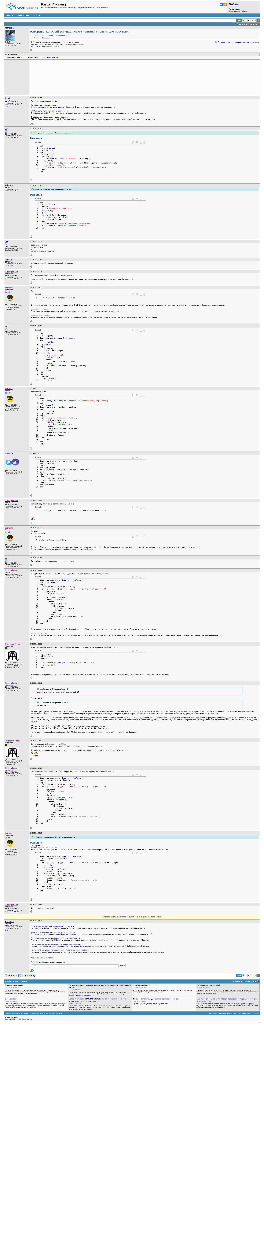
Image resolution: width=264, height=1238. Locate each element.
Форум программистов (86, 7)
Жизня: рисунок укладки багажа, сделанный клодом (156, 999)
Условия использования (236, 1013)
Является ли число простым (43, 105)
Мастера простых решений (208, 985)
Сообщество (22, 15)
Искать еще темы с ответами (43, 958)
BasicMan (9, 921)
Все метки (46, 38)
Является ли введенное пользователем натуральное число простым (59, 950)
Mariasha (9, 28)
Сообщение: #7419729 (32, 57)
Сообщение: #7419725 (14, 57)
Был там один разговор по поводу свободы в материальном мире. (226, 999)
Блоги (8, 15)
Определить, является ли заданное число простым (52, 926)
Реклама (222, 1013)
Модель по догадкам (14, 985)
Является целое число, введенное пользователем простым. (56, 938)
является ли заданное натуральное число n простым (53, 932)
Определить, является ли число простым (49, 117)
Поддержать (213, 1013)
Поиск (36, 15)
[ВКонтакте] (221, 4)
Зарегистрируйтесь (128, 917)
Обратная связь (253, 1013)
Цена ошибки (11, 999)
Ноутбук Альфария (141, 985)
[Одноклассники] (225, 4)
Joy (6, 129)
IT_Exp (8, 98)
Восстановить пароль (238, 11)
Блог (6, 106)
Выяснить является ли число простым (50, 111)
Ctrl (250, 20)
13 (18, 667)
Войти (233, 4)
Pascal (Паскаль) (102, 7)
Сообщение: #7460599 (50, 57)
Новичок (9, 453)
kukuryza (9, 185)
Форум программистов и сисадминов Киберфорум (59, 7)
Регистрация (234, 9)
